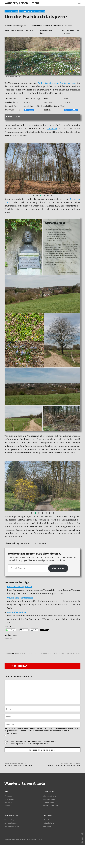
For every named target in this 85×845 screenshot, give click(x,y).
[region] (42, 168)
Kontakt (7, 805)
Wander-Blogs (10, 820)
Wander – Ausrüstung (50, 805)
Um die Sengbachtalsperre (20, 597)
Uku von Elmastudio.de (34, 839)
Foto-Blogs (46, 826)
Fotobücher (46, 820)
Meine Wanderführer (12, 826)
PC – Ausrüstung (48, 802)
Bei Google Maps (71, 110)
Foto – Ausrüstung (49, 796)
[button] (33, 195)
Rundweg (43, 653)
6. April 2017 (28, 30)
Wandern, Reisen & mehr (22, 3)
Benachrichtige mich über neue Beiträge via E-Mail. (27, 743)
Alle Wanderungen (11, 823)
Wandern (41, 11)
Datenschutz (9, 799)
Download (29, 110)
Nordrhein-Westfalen (27, 11)
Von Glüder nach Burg (18, 612)
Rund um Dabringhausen (19, 586)
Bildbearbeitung (48, 823)
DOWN (82, 842)
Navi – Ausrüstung (48, 799)
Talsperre (52, 128)
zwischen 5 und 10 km (70, 653)
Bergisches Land (11, 11)
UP (82, 838)
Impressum (8, 802)
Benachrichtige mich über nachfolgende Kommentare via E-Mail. (32, 741)
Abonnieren (58, 568)
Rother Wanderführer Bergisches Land (57, 83)
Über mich (8, 796)
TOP (82, 833)
